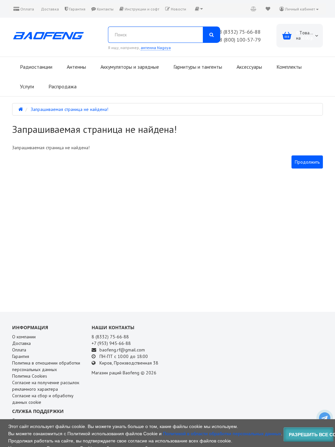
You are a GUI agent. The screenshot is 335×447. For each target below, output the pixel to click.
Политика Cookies (29, 376)
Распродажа (62, 86)
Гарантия (76, 9)
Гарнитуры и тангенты (197, 66)
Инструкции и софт (141, 9)
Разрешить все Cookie (311, 434)
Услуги (26, 86)
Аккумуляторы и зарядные (129, 66)
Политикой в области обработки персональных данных (222, 433)
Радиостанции (35, 66)
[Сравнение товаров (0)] (253, 8)
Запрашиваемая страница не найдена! (69, 109)
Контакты (105, 9)
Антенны (75, 66)
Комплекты (288, 66)
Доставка (49, 9)
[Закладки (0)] (268, 8)
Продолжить (307, 162)
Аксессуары (248, 66)
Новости (178, 9)
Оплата (26, 9)
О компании (24, 337)
